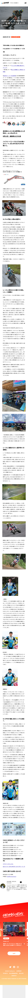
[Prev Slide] (2, 930)
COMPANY (19, 971)
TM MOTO (5, 973)
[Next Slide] (25, 930)
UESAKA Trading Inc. (10, 971)
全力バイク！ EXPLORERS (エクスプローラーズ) (14, 866)
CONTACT (14, 975)
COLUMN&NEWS (13, 973)
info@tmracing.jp (11, 876)
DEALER (21, 973)
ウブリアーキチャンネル (8, 864)
